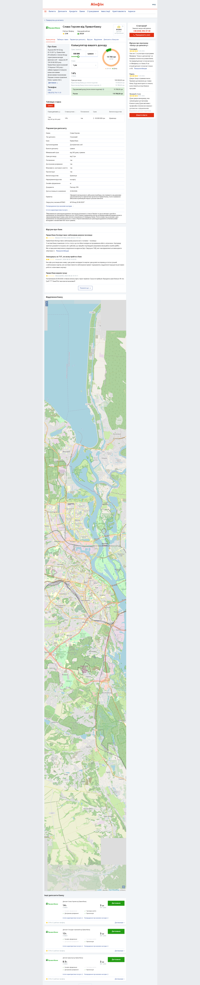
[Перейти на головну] (100, 4)
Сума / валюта (76, 49)
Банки (82, 11)
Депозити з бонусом (111, 39)
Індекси (131, 11)
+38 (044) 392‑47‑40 (141, 31)
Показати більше (62, 251)
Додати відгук (141, 115)
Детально (52, 83)
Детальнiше (119, 922)
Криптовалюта (119, 11)
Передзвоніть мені (143, 35)
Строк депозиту (53, 112)
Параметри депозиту (78, 39)
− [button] (46, 305)
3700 (49, 90)
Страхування (93, 11)
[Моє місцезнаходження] (123, 887)
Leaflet (99, 890)
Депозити (62, 11)
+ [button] (46, 302)
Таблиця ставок (62, 39)
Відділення (98, 39)
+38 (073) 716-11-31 (54, 92)
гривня (50, 105)
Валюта (52, 11)
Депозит (109, 68)
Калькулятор (50, 39)
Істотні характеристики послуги (57, 210)
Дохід (115, 68)
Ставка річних (69, 112)
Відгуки (89, 39)
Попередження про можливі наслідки (59, 206)
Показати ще (84, 288)
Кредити (73, 11)
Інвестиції (105, 11)
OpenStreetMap (114, 890)
